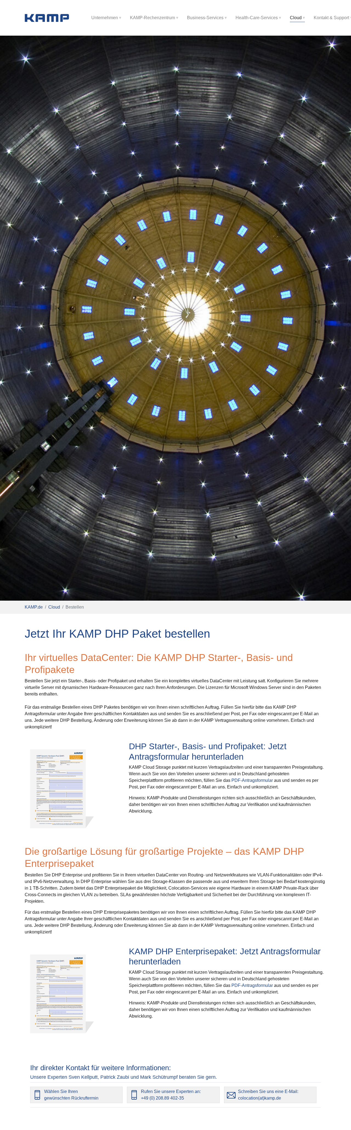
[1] (50, 18)
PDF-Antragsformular (252, 780)
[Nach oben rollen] (339, 1118)
